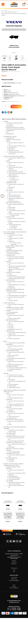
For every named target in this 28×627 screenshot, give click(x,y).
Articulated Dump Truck (12, 101)
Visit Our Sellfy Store (14, 587)
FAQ (14, 569)
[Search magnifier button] (2, 196)
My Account (14, 563)
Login (14, 571)
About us (14, 560)
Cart (14, 584)
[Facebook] (7, 541)
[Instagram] (17, 541)
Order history (14, 568)
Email (8, 112)
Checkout (14, 586)
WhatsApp (11, 112)
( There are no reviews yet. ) (14, 71)
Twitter (5, 112)
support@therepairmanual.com (14, 557)
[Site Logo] (14, 4)
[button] (3, 4)
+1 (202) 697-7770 (14, 555)
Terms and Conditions (14, 580)
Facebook (3, 112)
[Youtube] (13, 541)
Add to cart (17, 106)
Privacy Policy (14, 577)
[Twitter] (10, 541)
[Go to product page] (7, 505)
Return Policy (14, 579)
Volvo (9, 89)
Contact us (14, 562)
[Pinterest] (20, 541)
